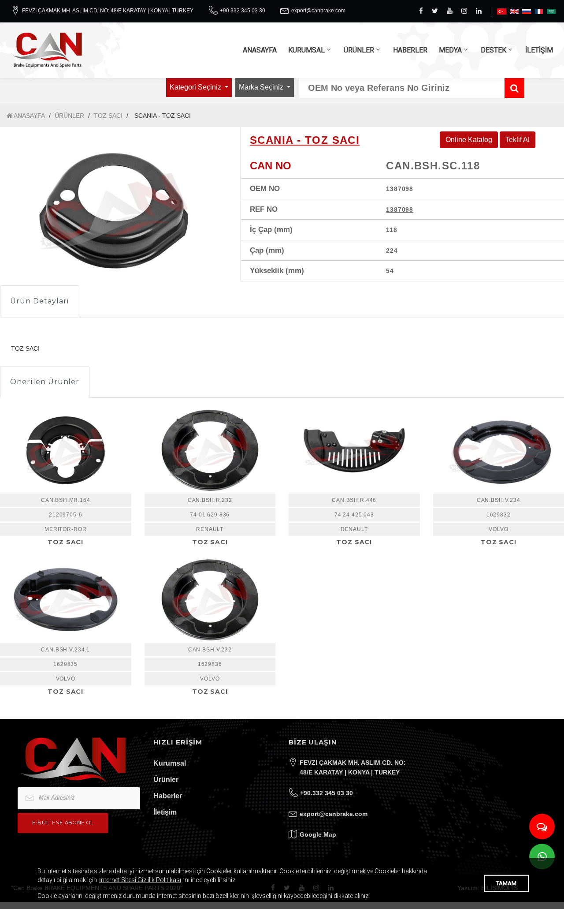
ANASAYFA (260, 50)
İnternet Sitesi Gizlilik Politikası (140, 879)
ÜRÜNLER (359, 50)
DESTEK (493, 50)
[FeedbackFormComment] (542, 826)
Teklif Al (517, 139)
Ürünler (165, 779)
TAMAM (506, 883)
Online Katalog (468, 139)
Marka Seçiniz (262, 87)
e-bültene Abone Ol (62, 822)
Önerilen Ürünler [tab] (44, 382)
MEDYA (450, 50)
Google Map (318, 834)
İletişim (165, 812)
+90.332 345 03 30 (242, 10)
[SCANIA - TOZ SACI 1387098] (113, 211)
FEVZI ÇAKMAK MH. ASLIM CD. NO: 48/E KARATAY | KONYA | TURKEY (107, 10)
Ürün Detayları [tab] (39, 301)
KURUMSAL (306, 50)
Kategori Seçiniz (196, 87)
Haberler (167, 796)
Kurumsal (169, 763)
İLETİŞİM (539, 50)
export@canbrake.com (318, 10)
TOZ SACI (108, 115)
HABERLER (410, 50)
